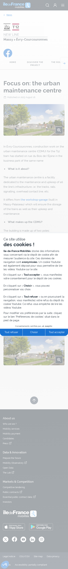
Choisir (34, 332)
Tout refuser (11, 332)
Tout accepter (57, 332)
